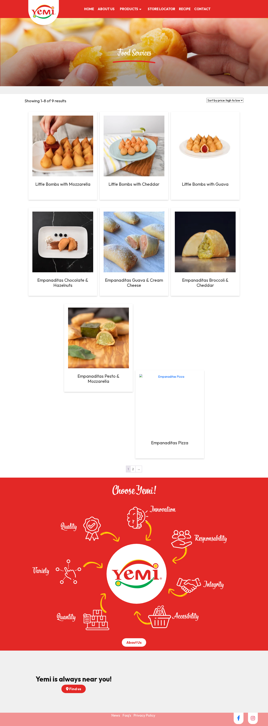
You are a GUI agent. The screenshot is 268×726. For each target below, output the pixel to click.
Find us (75, 689)
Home (89, 9)
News (115, 715)
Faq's (127, 715)
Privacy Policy (144, 715)
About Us (106, 9)
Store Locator (161, 9)
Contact (202, 9)
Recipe (185, 9)
